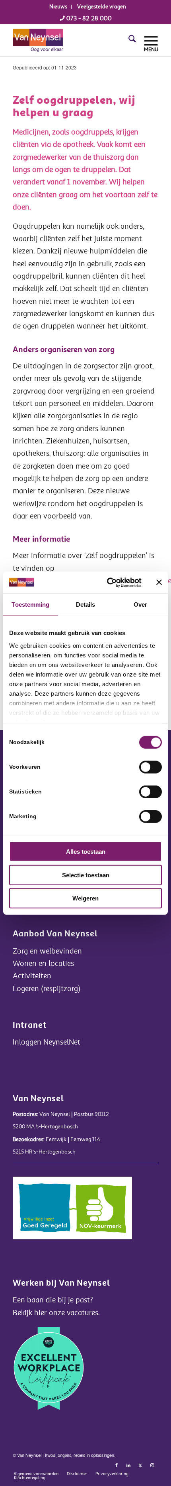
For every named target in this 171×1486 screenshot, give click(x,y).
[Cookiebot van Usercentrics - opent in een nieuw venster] (108, 582)
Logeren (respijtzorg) (46, 988)
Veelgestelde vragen (101, 6)
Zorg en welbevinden (47, 951)
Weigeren (85, 898)
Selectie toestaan (85, 874)
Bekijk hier (31, 1313)
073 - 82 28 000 (88, 18)
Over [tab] (140, 604)
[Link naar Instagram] (152, 1466)
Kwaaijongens (58, 1455)
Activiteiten (32, 976)
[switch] (150, 767)
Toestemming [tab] (30, 604)
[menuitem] (58, 7)
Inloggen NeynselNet (46, 1042)
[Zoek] (128, 40)
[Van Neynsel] (71, 40)
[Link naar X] (140, 1466)
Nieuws (58, 6)
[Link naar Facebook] (116, 1466)
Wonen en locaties (43, 963)
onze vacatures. (74, 1313)
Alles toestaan (85, 851)
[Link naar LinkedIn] (128, 1466)
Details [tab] (85, 604)
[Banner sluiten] (159, 582)
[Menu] (147, 40)
